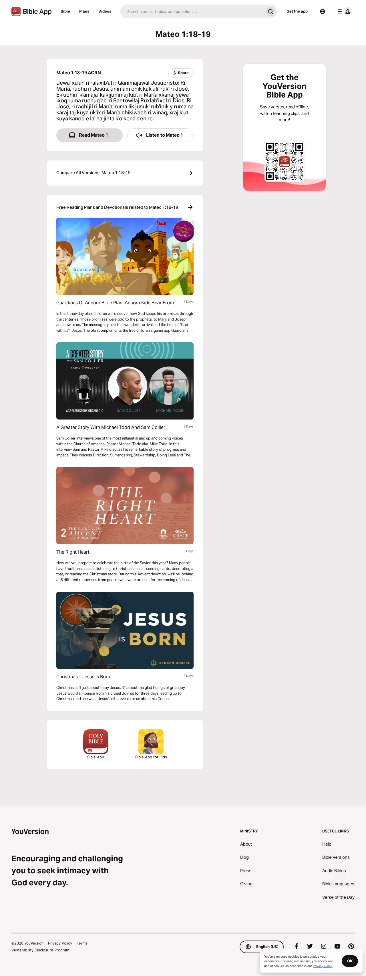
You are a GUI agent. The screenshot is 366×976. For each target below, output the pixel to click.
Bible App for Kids (151, 757)
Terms (82, 943)
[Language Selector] (322, 11)
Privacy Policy (60, 943)
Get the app (297, 11)
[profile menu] (344, 11)
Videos (104, 11)
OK (350, 961)
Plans (84, 11)
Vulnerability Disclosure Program (40, 950)
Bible (65, 11)
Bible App (95, 757)
